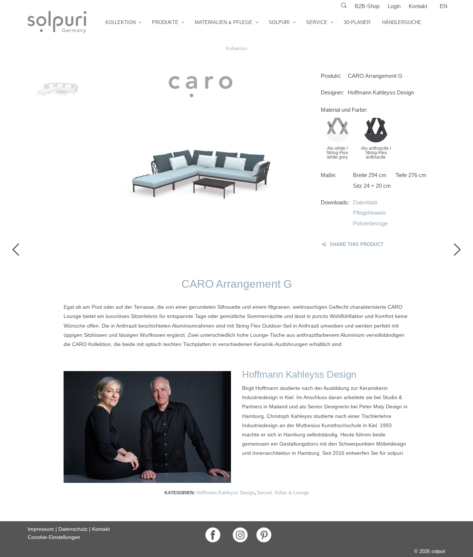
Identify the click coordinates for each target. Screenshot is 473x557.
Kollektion (120, 22)
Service (316, 22)
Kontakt (418, 6)
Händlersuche (401, 22)
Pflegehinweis (369, 213)
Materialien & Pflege (223, 22)
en (444, 6)
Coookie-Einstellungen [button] (54, 537)
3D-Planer (357, 22)
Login (394, 6)
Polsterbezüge (370, 223)
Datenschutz (73, 529)
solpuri (279, 22)
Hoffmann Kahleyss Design (225, 492)
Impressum (41, 529)
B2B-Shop (367, 6)
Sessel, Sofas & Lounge (283, 492)
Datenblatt (365, 202)
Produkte (165, 22)
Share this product (357, 244)
